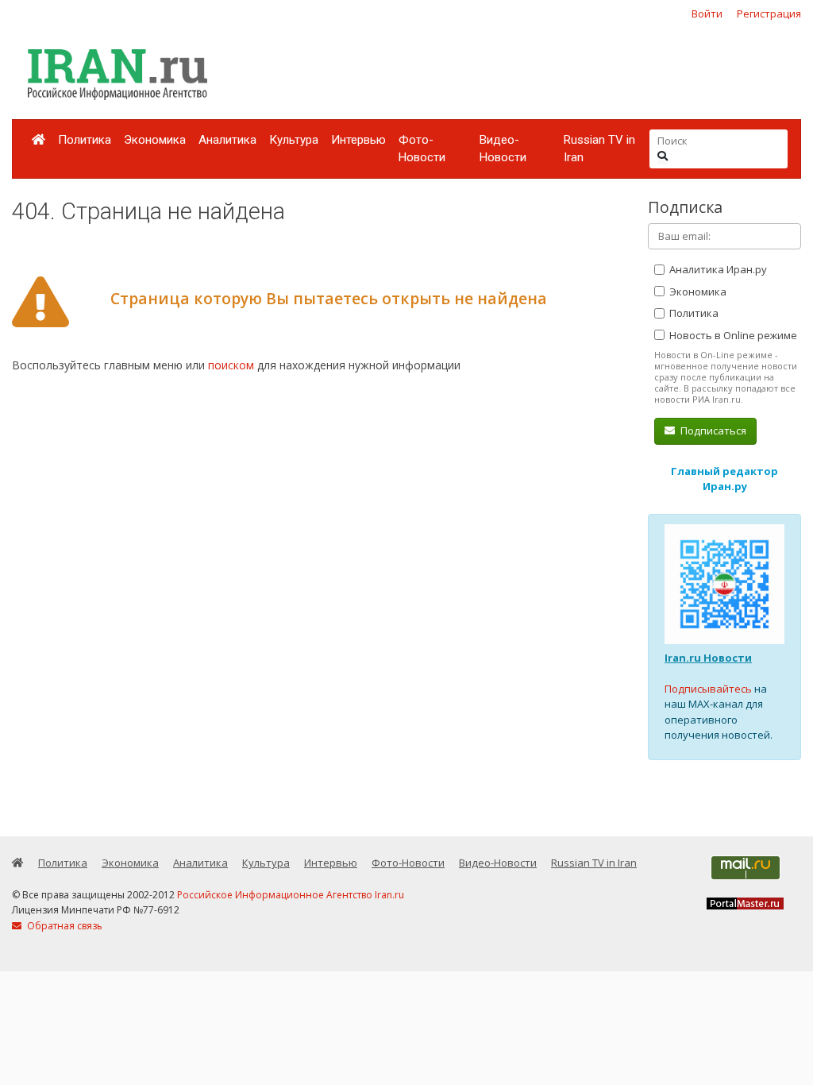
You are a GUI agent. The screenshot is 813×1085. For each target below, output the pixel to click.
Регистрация (769, 13)
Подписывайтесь (708, 689)
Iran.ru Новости (708, 658)
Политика (84, 140)
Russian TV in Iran (599, 149)
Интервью (358, 140)
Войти (707, 13)
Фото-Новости (422, 149)
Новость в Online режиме (732, 335)
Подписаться (712, 430)
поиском (231, 365)
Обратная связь (63, 925)
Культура (293, 140)
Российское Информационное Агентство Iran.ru (290, 895)
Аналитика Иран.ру (717, 269)
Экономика (155, 140)
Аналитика (227, 140)
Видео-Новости (503, 149)
